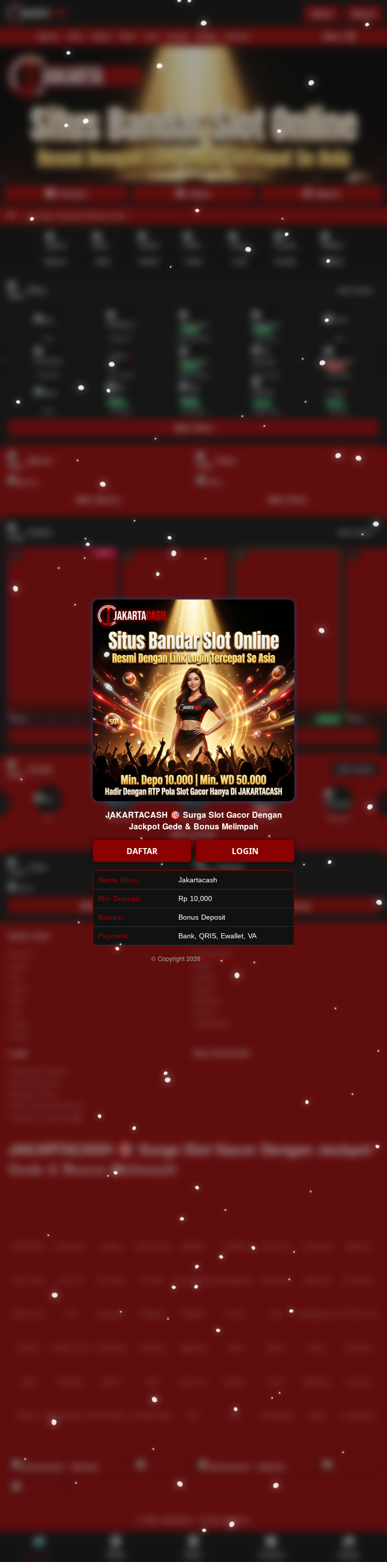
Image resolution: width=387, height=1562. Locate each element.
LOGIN (245, 851)
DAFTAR (142, 851)
